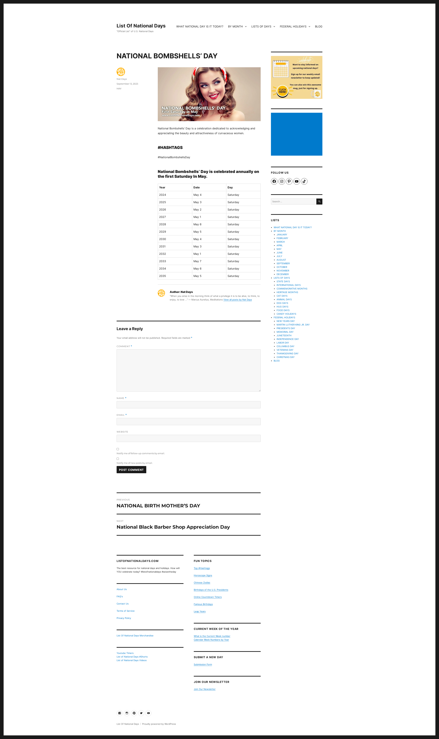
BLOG (318, 26)
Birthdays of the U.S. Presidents (211, 589)
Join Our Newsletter (205, 689)
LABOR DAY (283, 342)
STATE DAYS (283, 281)
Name (122, 398)
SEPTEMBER (283, 263)
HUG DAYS (282, 306)
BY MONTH (235, 26)
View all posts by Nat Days (237, 299)
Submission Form (203, 664)
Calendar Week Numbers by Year (211, 639)
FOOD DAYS (283, 310)
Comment (124, 346)
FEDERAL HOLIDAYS (293, 26)
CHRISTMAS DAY (286, 357)
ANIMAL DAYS (284, 299)
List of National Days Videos (132, 660)
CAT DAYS (282, 295)
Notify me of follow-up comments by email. (141, 453)
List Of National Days (141, 26)
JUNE (280, 252)
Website (122, 431)
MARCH (281, 241)
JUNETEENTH (284, 335)
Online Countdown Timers (208, 597)
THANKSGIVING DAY (288, 353)
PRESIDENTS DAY (286, 328)
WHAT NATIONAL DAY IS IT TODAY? (199, 26)
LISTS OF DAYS (261, 26)
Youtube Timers (125, 653)
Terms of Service (126, 610)
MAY (119, 88)
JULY (279, 256)
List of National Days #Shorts (132, 656)
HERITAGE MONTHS (287, 292)
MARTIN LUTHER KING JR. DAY (293, 324)
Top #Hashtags (202, 568)
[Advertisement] (297, 134)
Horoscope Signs (203, 575)
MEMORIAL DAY (285, 331)
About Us (122, 589)
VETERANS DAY (285, 349)
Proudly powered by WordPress (159, 724)
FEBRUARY (282, 238)
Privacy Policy (124, 618)
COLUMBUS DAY (285, 346)
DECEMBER (283, 274)
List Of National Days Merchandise (135, 635)
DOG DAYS (282, 303)
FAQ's (120, 596)
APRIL (280, 245)
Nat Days (122, 79)
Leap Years (200, 611)
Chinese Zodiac (202, 582)
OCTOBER (282, 267)
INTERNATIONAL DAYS (289, 285)
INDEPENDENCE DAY (288, 339)
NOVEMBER (283, 270)
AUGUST (281, 259)
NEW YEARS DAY (286, 321)
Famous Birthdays (203, 604)
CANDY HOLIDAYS (286, 313)
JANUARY (282, 234)
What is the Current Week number (212, 636)
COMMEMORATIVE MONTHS (292, 288)
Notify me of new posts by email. (135, 463)
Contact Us (123, 603)
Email (122, 415)
